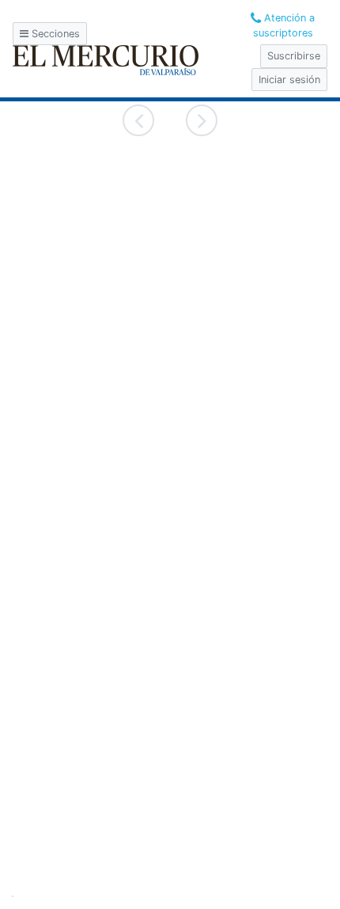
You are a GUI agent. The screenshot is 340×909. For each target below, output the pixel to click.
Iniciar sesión (289, 80)
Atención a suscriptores (284, 25)
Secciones (54, 34)
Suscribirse (293, 56)
